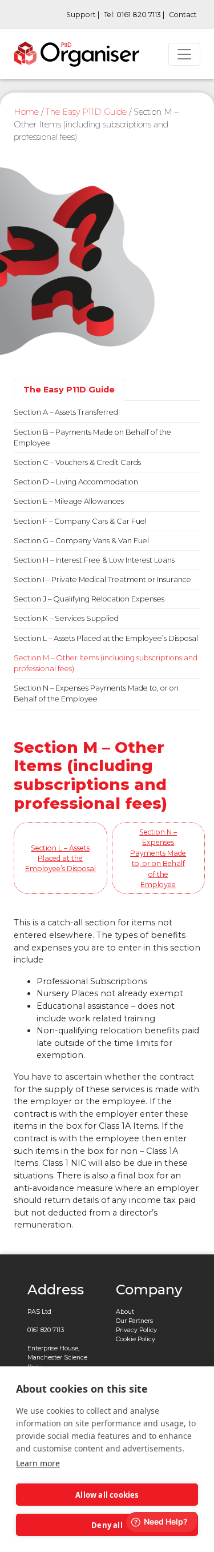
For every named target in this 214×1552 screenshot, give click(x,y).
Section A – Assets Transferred (66, 412)
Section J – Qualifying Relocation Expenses (89, 599)
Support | (82, 14)
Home (26, 112)
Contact (183, 14)
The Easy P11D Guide (86, 112)
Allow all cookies (106, 1495)
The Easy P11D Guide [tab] (69, 389)
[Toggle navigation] (184, 54)
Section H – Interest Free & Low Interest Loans (94, 560)
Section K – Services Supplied (66, 618)
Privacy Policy (136, 1330)
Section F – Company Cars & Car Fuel (80, 521)
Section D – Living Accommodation (76, 482)
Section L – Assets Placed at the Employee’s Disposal (106, 638)
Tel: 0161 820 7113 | (134, 14)
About (125, 1312)
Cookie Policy (135, 1339)
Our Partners (134, 1321)
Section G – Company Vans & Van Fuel (81, 540)
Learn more (38, 1463)
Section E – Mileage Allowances (69, 501)
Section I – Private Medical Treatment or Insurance (102, 579)
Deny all (107, 1525)
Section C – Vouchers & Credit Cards (77, 462)
